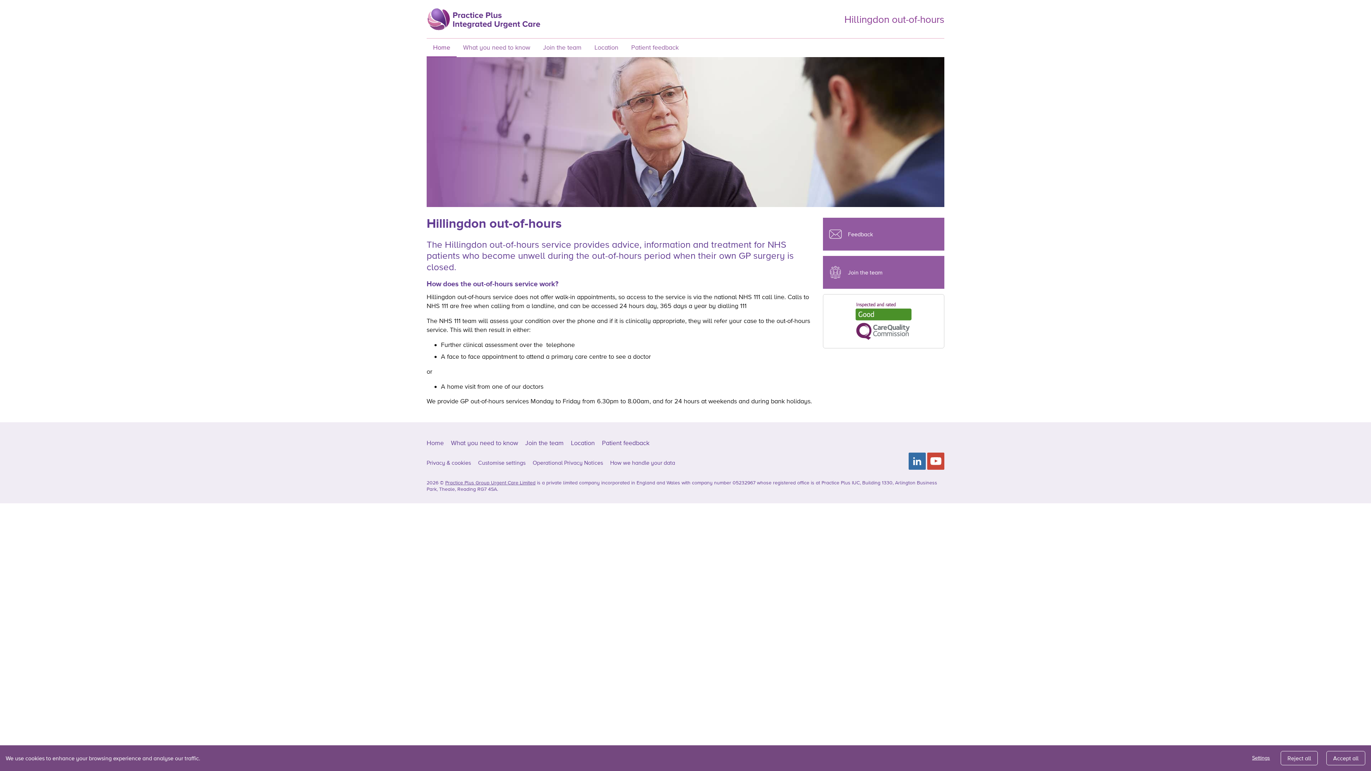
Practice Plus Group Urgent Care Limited (490, 482)
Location (606, 47)
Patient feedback (655, 47)
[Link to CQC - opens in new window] (883, 320)
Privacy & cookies (449, 462)
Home (441, 47)
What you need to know (496, 47)
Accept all (1346, 758)
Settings (1261, 758)
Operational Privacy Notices (568, 462)
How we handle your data (642, 462)
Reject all (1299, 758)
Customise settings (502, 462)
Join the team (562, 47)
